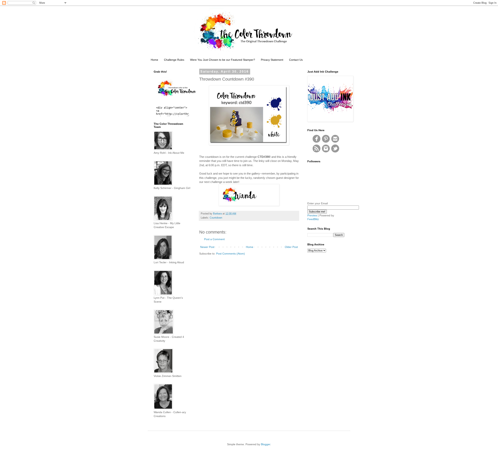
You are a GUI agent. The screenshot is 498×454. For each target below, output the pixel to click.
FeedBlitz (313, 219)
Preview (312, 215)
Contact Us (296, 59)
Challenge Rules (174, 59)
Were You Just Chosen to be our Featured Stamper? (222, 59)
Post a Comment (214, 239)
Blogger (265, 444)
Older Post (291, 247)
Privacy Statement (272, 59)
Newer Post (207, 247)
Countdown (216, 217)
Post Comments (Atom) (230, 253)
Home (154, 59)
